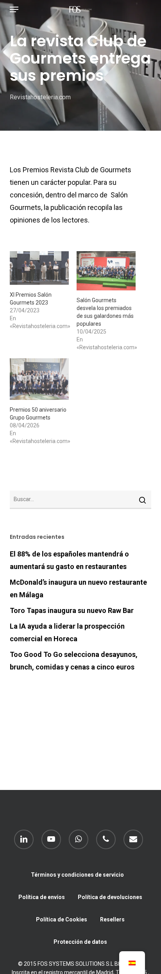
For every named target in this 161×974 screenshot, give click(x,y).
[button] (14, 9)
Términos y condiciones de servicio (77, 875)
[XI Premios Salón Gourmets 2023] (39, 268)
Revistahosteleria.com (40, 97)
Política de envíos (41, 897)
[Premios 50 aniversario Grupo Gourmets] (39, 379)
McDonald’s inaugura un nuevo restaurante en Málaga (78, 588)
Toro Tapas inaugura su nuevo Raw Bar (72, 610)
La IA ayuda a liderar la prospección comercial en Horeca (67, 632)
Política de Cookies (61, 919)
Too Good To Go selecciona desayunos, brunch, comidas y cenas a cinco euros (74, 660)
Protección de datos (80, 942)
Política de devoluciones (110, 897)
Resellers (112, 919)
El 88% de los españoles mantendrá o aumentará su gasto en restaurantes (69, 560)
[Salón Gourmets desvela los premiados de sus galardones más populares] (106, 271)
